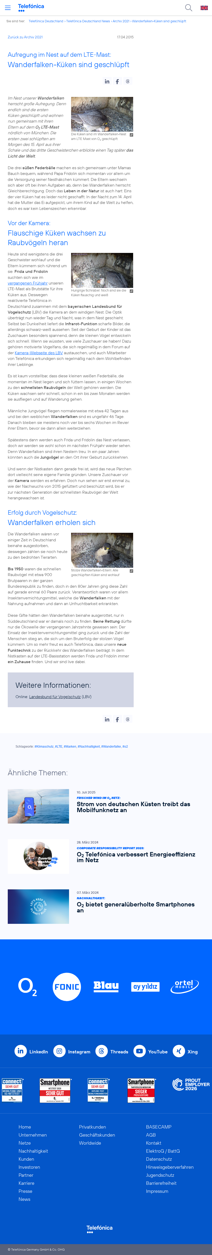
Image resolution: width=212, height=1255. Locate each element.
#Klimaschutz (44, 746)
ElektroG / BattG (163, 1151)
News (24, 1199)
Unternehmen (33, 1135)
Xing (193, 1052)
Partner (26, 1175)
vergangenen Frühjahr (28, 283)
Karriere (26, 1183)
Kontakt (153, 1143)
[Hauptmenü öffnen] (8, 8)
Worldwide (90, 1143)
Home (25, 1127)
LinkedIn (38, 1052)
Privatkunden (92, 1127)
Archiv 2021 (121, 21)
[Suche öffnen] (188, 8)
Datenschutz (159, 1159)
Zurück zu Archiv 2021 (25, 37)
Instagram (79, 1052)
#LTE (58, 746)
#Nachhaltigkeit (89, 746)
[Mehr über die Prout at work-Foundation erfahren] (191, 1090)
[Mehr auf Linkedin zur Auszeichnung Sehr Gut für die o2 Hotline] (99, 1090)
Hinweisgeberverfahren (170, 1167)
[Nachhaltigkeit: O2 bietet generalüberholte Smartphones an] (103, 907)
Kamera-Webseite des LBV (39, 352)
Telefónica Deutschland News (88, 21)
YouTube (158, 1052)
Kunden (26, 1159)
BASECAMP (158, 1127)
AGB (151, 1135)
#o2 (125, 746)
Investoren (29, 1167)
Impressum (157, 1191)
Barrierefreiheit (161, 1183)
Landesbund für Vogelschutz (55, 696)
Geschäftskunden (97, 1135)
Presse (25, 1191)
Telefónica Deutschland (46, 21)
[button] (107, 81)
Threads (119, 1052)
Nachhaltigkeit (33, 1151)
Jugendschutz (160, 1175)
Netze (25, 1143)
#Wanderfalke (111, 746)
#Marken (70, 746)
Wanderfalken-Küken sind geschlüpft (159, 21)
